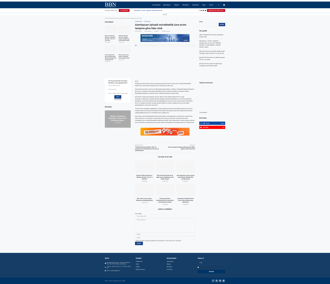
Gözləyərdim (112, 89)
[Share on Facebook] (150, 140)
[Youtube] (203, 10)
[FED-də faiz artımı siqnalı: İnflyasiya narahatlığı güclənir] (144, 190)
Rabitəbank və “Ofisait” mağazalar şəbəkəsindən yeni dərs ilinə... (150, 10)
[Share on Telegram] (169, 140)
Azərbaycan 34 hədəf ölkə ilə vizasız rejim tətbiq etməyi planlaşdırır (185, 200)
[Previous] (131, 10)
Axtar (201, 21)
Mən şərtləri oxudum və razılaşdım (208, 267)
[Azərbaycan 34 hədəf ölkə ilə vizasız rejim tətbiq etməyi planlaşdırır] (185, 190)
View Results (118, 99)
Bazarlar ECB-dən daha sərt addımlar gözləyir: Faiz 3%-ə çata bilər (144, 177)
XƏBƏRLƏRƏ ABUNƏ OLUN (216, 10)
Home (106, 18)
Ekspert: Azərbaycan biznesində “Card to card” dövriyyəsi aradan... (118, 118)
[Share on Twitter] (154, 140)
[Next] (132, 10)
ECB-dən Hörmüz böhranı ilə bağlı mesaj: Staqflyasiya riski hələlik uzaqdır (165, 177)
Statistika (195, 5)
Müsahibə (186, 5)
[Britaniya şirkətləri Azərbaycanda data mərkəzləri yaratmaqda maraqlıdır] (165, 190)
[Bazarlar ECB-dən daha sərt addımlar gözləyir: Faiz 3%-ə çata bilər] (144, 167)
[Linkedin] (201, 10)
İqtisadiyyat (166, 5)
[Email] (205, 10)
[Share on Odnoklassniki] (161, 140)
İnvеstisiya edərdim (114, 85)
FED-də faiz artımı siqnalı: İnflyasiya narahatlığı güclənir (124, 56)
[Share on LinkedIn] (158, 140)
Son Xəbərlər (156, 5)
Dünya (211, 5)
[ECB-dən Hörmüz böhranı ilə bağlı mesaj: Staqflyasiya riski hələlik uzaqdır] (165, 167)
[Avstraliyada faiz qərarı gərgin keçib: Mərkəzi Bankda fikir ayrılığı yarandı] (185, 167)
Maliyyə (176, 5)
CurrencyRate (203, 112)
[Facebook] (199, 10)
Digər (204, 5)
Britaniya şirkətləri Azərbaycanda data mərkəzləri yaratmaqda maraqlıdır (165, 200)
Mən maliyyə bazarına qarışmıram (118, 93)
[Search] (218, 5)
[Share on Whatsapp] (165, 140)
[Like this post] (146, 140)
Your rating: (138, 213)
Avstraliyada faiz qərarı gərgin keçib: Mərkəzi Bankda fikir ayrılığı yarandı (185, 177)
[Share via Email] (173, 140)
